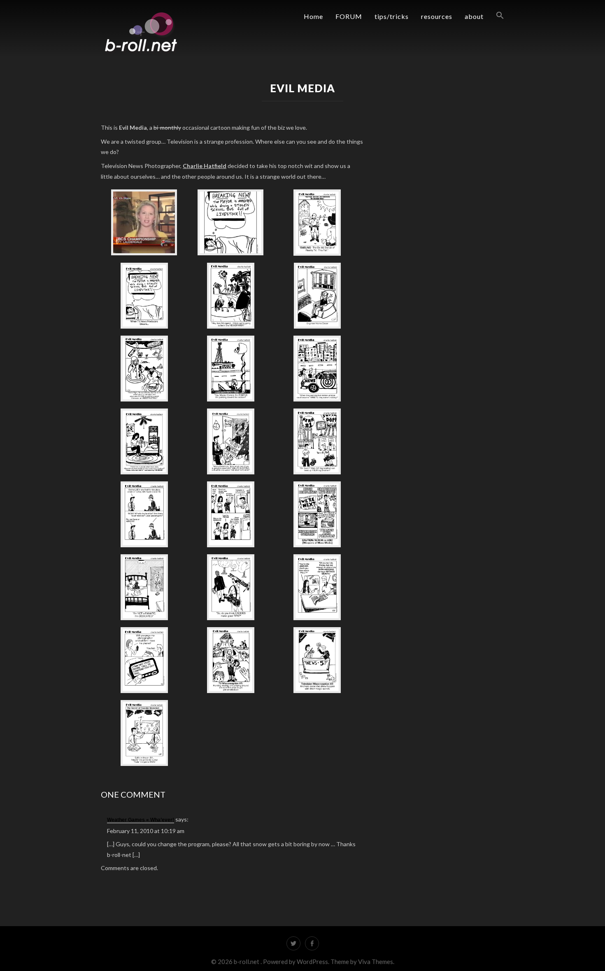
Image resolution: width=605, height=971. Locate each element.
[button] (494, 15)
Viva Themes (375, 961)
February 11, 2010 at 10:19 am (145, 830)
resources (436, 16)
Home (313, 16)
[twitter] (293, 943)
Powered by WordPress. (296, 961)
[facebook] (312, 943)
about (474, 16)
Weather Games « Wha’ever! (140, 820)
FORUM (348, 16)
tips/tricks (392, 16)
